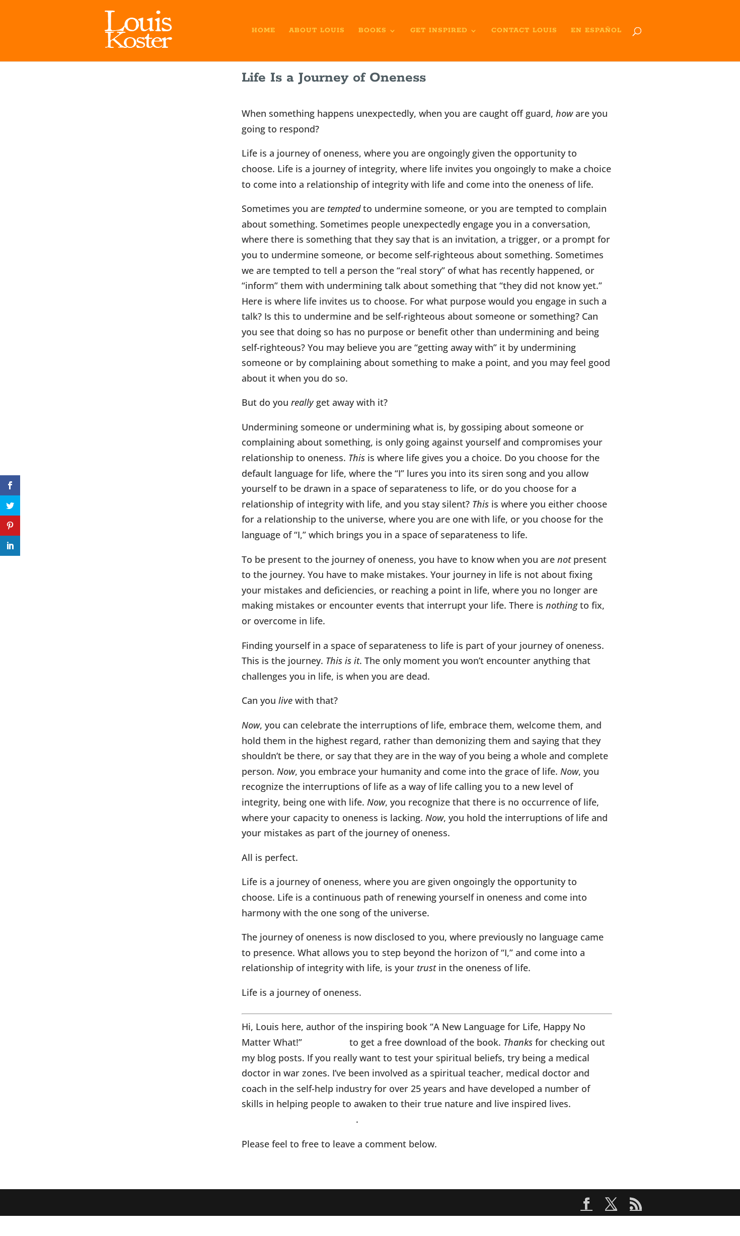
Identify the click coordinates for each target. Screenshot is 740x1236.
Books (372, 31)
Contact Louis (524, 31)
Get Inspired (439, 31)
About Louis (317, 31)
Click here (326, 1042)
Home (263, 31)
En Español (596, 31)
